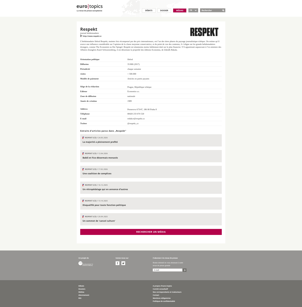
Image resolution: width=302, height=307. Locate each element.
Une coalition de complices (97, 173)
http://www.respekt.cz (90, 36)
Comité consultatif (160, 289)
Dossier (164, 10)
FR (193, 10)
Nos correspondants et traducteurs (167, 292)
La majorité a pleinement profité (100, 141)
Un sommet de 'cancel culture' (99, 220)
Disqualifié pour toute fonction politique (104, 205)
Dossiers (81, 289)
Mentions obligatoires (162, 298)
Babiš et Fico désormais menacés (100, 157)
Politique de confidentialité (164, 301)
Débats (148, 10)
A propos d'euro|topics (162, 286)
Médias (179, 10)
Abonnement (83, 295)
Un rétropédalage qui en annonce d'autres (105, 189)
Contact (156, 295)
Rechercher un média (151, 231)
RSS (79, 298)
